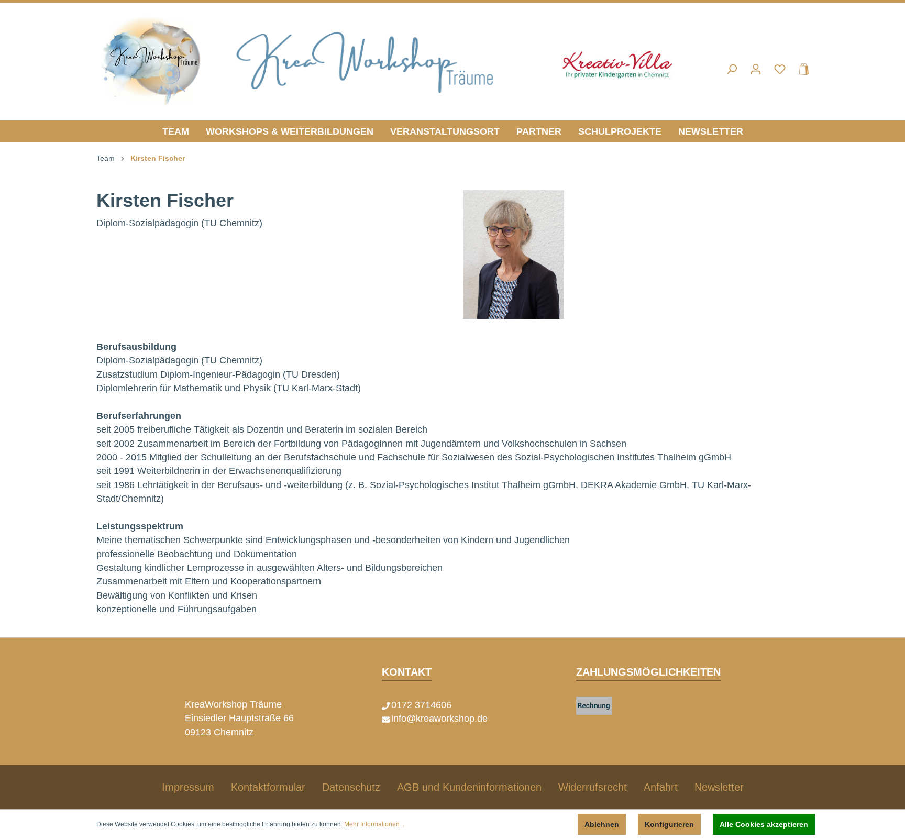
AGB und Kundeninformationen (469, 787)
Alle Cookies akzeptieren (764, 824)
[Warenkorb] (801, 69)
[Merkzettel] (780, 69)
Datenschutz (351, 787)
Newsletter (719, 787)
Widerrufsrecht (592, 787)
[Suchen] (732, 69)
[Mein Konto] (756, 69)
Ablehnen (601, 824)
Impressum (188, 787)
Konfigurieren (669, 824)
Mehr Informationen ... (375, 824)
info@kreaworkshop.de (439, 718)
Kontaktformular (268, 787)
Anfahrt (661, 787)
